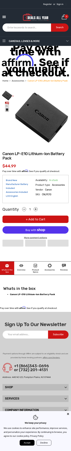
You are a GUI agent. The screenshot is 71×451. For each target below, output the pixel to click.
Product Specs (35, 271)
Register (47, 4)
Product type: (43, 185)
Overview (21, 270)
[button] (12, 243)
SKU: (38, 194)
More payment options (35, 237)
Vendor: (39, 189)
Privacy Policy (37, 435)
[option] (7, 95)
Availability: (42, 180)
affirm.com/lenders (51, 358)
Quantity (10, 209)
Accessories (50, 270)
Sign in (60, 4)
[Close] (68, 414)
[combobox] (26, 27)
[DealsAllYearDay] (35, 17)
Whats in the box (7, 271)
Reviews (64, 270)
